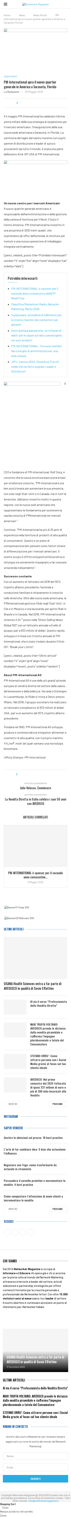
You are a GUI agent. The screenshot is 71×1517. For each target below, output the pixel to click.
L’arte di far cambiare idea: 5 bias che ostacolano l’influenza (35, 1151)
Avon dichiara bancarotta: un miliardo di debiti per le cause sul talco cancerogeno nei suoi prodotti (36, 335)
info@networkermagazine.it (43, 1500)
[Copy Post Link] (45, 102)
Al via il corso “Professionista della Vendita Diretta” (48, 1004)
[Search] (65, 4)
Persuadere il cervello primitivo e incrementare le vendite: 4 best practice (35, 1183)
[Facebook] (7, 1317)
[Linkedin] (31, 1317)
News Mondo (40, 15)
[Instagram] (43, 1317)
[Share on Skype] (49, 102)
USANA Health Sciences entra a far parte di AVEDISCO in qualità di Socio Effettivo (32, 986)
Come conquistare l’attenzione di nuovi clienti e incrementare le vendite (33, 1198)
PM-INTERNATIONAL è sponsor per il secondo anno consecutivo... (35, 875)
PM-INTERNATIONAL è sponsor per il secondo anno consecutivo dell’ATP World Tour (34, 293)
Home (7, 15)
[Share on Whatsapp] (38, 102)
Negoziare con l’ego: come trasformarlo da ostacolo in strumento (30, 1167)
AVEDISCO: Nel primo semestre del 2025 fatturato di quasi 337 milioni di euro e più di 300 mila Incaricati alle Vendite (48, 1087)
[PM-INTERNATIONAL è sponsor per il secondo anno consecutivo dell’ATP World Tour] (35, 846)
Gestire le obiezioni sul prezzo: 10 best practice (33, 1138)
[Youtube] (19, 1317)
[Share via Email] (52, 102)
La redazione (11, 91)
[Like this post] (20, 102)
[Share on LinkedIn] (34, 102)
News (22, 15)
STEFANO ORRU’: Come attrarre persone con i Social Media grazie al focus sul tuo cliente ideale (48, 1062)
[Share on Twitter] (27, 102)
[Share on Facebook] (23, 102)
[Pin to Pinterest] (31, 102)
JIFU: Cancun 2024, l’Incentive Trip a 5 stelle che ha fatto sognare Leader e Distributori (35, 366)
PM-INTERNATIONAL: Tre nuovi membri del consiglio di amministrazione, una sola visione (36, 350)
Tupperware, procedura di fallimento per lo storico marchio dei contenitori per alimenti (36, 319)
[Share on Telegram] (41, 102)
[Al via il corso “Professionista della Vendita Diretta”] (15, 1007)
